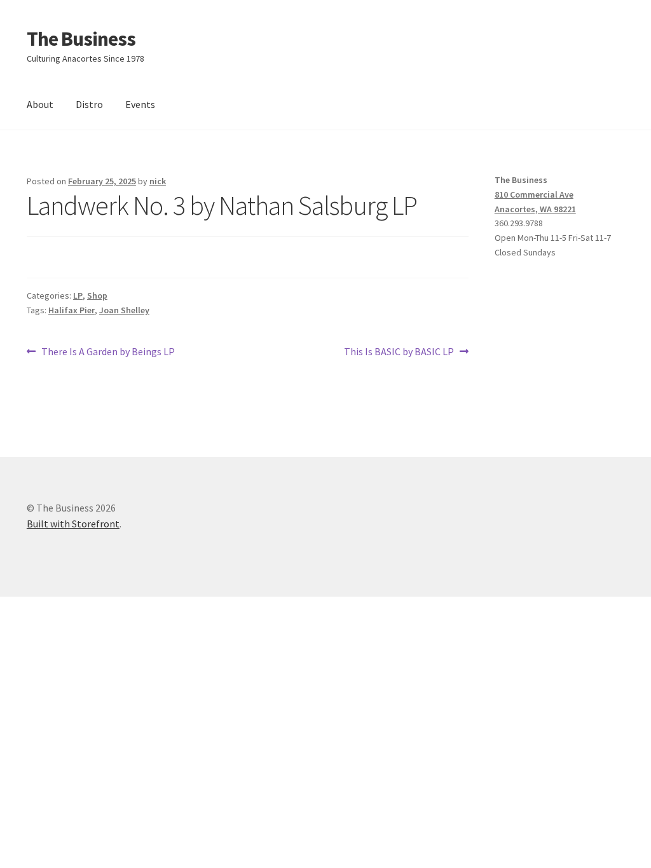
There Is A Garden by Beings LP (108, 352)
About (40, 104)
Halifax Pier (71, 310)
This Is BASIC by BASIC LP (399, 352)
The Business (81, 38)
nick (157, 181)
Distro (89, 104)
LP (78, 295)
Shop (97, 295)
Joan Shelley (124, 310)
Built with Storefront (73, 523)
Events (140, 104)
